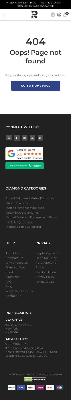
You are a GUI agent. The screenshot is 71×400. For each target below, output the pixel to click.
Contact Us (13, 295)
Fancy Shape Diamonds (21, 212)
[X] (9, 137)
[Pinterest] (40, 138)
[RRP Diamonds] (34, 14)
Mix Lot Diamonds (17, 203)
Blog (8, 286)
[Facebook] (17, 138)
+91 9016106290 (18, 344)
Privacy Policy (45, 277)
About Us (12, 253)
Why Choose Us (16, 262)
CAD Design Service (19, 222)
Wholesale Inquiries (19, 291)
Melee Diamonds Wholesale (25, 208)
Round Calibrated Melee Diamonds (29, 198)
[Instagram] (24, 138)
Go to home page (35, 85)
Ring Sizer (12, 277)
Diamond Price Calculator (23, 226)
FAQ (8, 281)
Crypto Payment (47, 253)
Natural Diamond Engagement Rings (31, 217)
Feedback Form (47, 272)
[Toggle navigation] (10, 14)
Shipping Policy (46, 258)
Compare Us (14, 258)
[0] (64, 14)
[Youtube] (32, 138)
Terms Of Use (45, 281)
